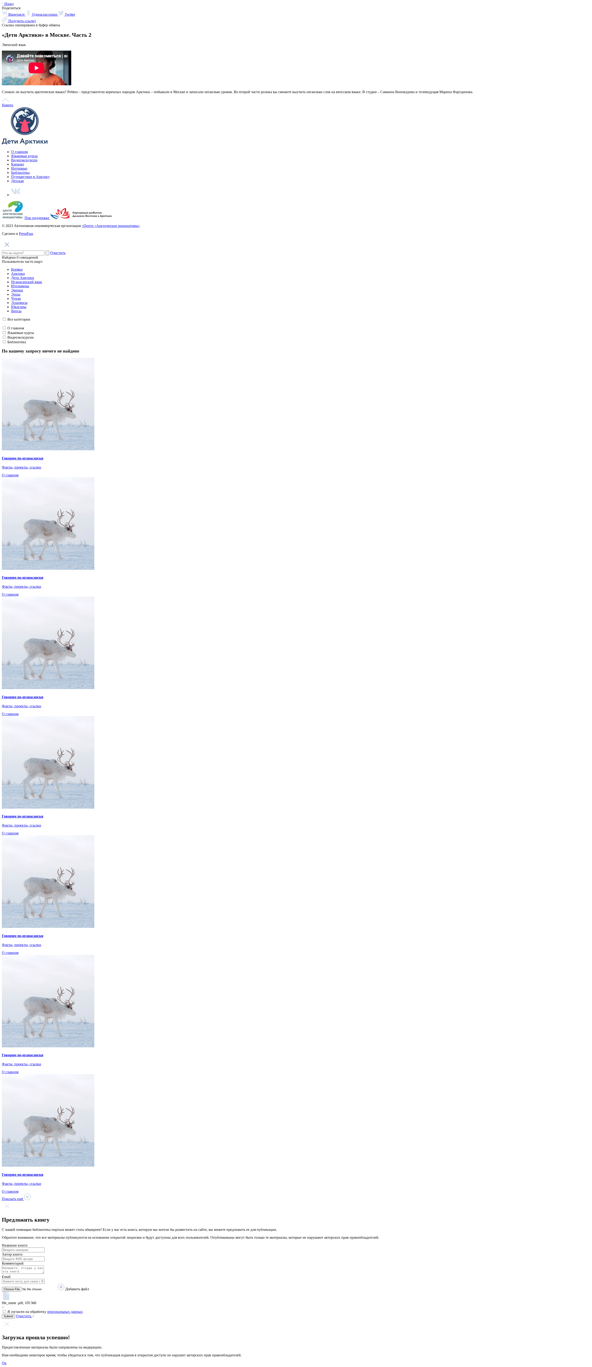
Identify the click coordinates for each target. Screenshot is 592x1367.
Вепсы (16, 311)
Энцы (15, 294)
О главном (19, 152)
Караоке (17, 164)
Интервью (19, 168)
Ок (4, 1363)
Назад (8, 4)
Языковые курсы (24, 156)
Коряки (17, 269)
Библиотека (20, 173)
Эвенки (17, 290)
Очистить (57, 253)
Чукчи (16, 298)
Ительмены (20, 286)
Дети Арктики (22, 278)
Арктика (18, 274)
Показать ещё (13, 1199)
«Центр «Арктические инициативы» (111, 226)
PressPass (26, 234)
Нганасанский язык (26, 282)
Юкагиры (18, 307)
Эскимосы (19, 303)
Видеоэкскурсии (24, 160)
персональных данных (65, 1312)
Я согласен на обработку (45, 1312)
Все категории (18, 319)
